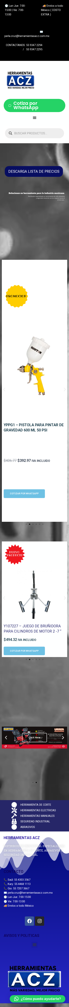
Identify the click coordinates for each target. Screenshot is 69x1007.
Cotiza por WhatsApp (25, 105)
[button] (4, 389)
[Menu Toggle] (34, 117)
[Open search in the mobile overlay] (34, 133)
